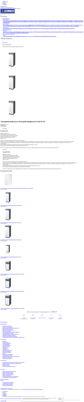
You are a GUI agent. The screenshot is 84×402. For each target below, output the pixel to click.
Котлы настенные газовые (41, 31)
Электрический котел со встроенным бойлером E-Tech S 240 (12, 291)
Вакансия (4, 395)
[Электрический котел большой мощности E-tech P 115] (11, 70)
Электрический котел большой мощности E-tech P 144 (11, 205)
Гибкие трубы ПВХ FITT (36, 26)
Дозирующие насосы (32, 25)
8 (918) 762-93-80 (17, 8)
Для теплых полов (7, 31)
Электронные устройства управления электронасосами (13, 337)
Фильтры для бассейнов (65, 26)
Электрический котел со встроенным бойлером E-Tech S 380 (12, 308)
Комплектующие (49, 28)
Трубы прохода (58, 25)
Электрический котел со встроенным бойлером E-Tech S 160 (12, 274)
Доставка (4, 3)
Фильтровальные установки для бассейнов (50, 26)
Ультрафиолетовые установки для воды (29, 21)
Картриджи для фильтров (17, 20)
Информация (6, 38)
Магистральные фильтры (46, 20)
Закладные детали (40, 25)
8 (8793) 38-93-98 (10, 8)
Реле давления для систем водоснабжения (11, 332)
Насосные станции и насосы (57, 20)
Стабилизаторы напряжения (9, 36)
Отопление (5, 42)
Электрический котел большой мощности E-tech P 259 (11, 239)
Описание (5, 128)
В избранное (3, 125)
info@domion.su (3, 8)
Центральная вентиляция (39, 36)
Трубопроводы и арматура (20, 36)
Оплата (4, 2)
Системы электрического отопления (12, 32)
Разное (1, 380)
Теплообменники (16, 25)
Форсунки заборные (75, 25)
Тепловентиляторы (24, 32)
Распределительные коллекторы (67, 28)
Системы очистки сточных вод (6, 388)
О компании (5, 391)
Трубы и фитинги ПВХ (26, 26)
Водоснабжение (3, 324)
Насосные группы (56, 28)
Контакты (5, 4)
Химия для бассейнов (74, 26)
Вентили (4, 25)
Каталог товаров (4, 16)
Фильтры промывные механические (59, 21)
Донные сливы (47, 25)
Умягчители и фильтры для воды (45, 21)
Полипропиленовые (30, 36)
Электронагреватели (24, 25)
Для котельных (3, 360)
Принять (60, 398)
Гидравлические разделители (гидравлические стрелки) (14, 28)
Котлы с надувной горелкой (53, 31)
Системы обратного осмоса (15, 21)
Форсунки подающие (7, 352)
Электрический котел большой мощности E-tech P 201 (11, 222)
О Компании (5, 1)
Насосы (8, 26)
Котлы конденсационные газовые (18, 31)
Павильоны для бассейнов (16, 26)
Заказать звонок (3, 6)
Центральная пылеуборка (50, 36)
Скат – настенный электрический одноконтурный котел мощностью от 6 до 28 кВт (16, 188)
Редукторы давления (67, 20)
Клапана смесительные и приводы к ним (31, 20)
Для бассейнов (3, 339)
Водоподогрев (9, 25)
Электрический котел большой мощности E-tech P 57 (10, 256)
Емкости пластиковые (7, 20)
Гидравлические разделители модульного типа (35, 28)
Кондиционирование (4, 379)
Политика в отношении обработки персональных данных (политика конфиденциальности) (14, 398)
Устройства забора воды (65, 25)
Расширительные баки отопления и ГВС (11, 376)
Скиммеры (52, 25)
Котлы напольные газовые (30, 31)
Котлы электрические (63, 31)
